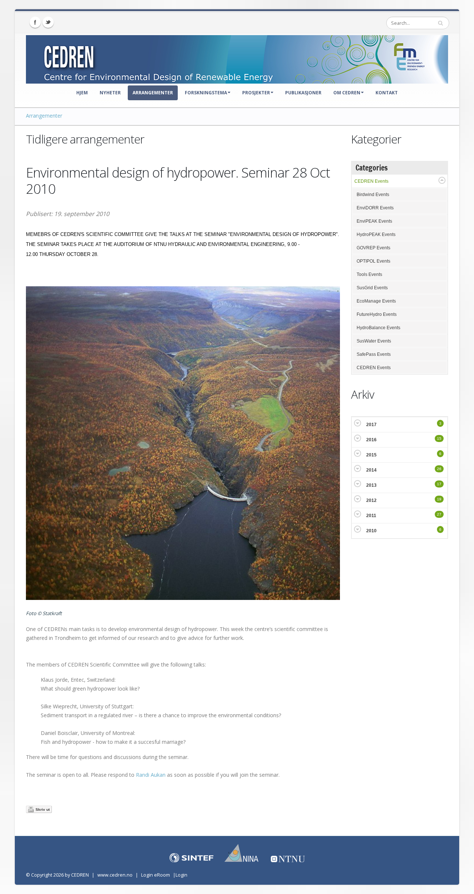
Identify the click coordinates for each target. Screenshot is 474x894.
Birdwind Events (373, 194)
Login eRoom (155, 875)
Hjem (82, 93)
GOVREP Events (373, 247)
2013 (371, 485)
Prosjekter (256, 93)
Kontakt (386, 93)
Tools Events (369, 274)
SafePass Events (374, 354)
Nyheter (110, 93)
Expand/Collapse (441, 180)
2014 (371, 470)
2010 (371, 530)
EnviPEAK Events (374, 221)
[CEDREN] (237, 57)
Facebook (35, 22)
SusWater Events (374, 341)
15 (439, 438)
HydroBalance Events (378, 327)
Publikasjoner (303, 93)
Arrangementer (153, 93)
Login (181, 875)
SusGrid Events (372, 287)
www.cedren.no (115, 875)
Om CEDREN (346, 93)
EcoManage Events (376, 301)
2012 (371, 500)
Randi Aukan (151, 774)
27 (439, 514)
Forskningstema (206, 93)
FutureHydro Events (377, 314)
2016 (371, 439)
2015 (371, 455)
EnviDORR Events (375, 207)
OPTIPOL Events (373, 261)
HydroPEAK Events (376, 234)
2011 (371, 515)
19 (439, 499)
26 (439, 469)
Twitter (48, 22)
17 (439, 484)
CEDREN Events (371, 181)
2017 (371, 424)
